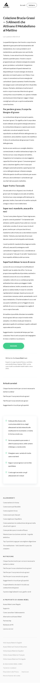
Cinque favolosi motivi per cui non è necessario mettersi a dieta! (19, 562)
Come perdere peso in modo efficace (15, 530)
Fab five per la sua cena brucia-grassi (15, 401)
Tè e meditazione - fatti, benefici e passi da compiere (17, 547)
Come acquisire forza (10, 511)
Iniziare (32, 5)
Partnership (7, 621)
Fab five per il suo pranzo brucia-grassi (16, 396)
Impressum (25, 672)
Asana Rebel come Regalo (12, 604)
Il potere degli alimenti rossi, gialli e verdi (17, 592)
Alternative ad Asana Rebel (12, 616)
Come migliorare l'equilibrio (12, 519)
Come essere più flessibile (12, 507)
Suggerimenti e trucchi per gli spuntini (16, 405)
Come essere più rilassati (11, 515)
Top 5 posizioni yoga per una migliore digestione (19, 541)
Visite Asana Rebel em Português (14, 659)
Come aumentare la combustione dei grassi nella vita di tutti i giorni (19, 524)
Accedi (22, 5)
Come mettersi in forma (11, 502)
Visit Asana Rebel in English (12, 643)
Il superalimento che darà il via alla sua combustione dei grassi (16, 586)
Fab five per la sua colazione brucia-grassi (17, 568)
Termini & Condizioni (9, 668)
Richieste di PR (8, 625)
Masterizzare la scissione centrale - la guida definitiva (18, 535)
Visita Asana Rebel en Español (13, 651)
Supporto (6, 608)
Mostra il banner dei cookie (11, 675)
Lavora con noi (8, 629)
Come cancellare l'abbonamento (14, 612)
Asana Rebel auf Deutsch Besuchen (15, 647)
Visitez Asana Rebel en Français (14, 655)
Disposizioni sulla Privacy (11, 672)
